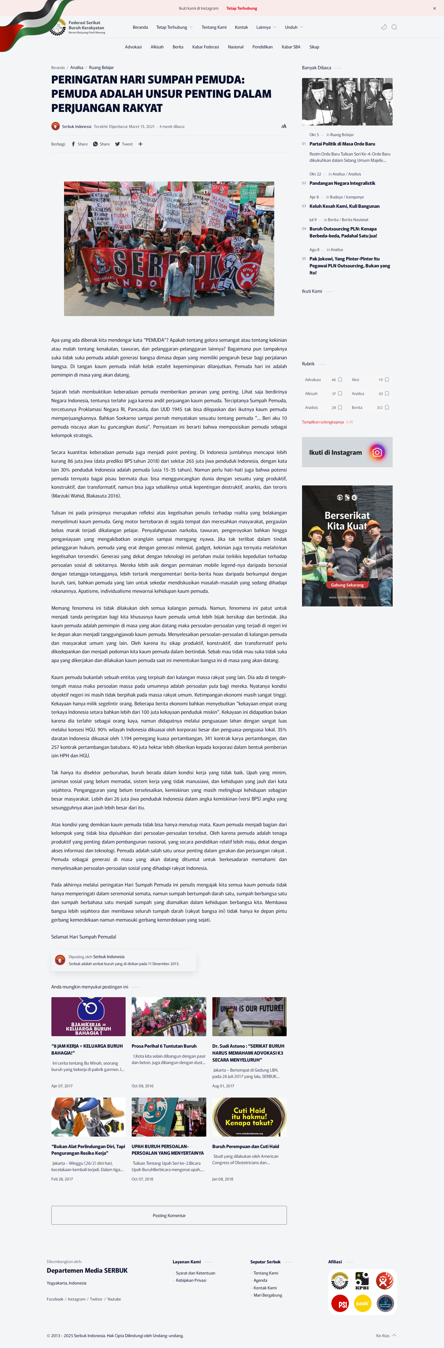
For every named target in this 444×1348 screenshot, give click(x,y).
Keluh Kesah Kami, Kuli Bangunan (345, 205)
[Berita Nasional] (355, 219)
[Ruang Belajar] (342, 134)
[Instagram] (76, 1299)
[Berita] (178, 46)
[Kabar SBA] (291, 46)
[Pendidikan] (263, 46)
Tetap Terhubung (242, 8)
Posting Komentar (169, 1215)
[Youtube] (114, 1299)
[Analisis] (354, 174)
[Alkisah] (157, 46)
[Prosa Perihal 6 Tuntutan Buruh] (169, 1016)
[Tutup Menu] (434, 8)
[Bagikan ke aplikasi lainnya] (140, 144)
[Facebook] (55, 1299)
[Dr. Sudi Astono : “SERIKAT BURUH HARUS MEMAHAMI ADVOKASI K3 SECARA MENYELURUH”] (249, 1016)
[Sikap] (314, 46)
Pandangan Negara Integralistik (342, 182)
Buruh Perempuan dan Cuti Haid (245, 1146)
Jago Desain (219, 1335)
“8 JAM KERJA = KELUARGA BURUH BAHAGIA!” (87, 1049)
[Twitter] (96, 1299)
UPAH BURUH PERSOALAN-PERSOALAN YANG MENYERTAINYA (168, 1149)
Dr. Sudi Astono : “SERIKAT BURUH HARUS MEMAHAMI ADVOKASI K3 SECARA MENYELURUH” (248, 1052)
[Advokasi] (133, 46)
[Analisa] (340, 174)
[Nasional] (235, 46)
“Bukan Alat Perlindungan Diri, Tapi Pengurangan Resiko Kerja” (88, 1149)
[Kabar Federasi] (205, 46)
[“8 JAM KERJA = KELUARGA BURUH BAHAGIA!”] (88, 1016)
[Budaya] (337, 197)
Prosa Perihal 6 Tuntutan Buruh (164, 1045)
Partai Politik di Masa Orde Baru (342, 143)
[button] (383, 26)
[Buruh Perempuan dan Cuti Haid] (249, 1117)
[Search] (394, 26)
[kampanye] (355, 197)
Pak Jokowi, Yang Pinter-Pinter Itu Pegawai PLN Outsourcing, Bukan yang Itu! (350, 265)
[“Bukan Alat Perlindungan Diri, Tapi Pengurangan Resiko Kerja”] (88, 1117)
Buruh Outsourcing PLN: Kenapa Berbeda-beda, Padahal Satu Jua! (343, 232)
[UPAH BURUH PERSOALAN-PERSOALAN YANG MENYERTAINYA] (169, 1117)
